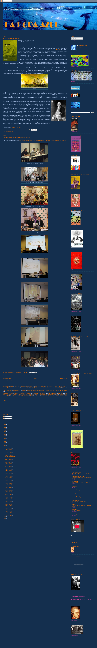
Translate (79, 40)
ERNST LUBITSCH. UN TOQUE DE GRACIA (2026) (81, 482)
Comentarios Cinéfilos (7, 387)
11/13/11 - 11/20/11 (8, 452)
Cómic (60, 387)
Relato (57, 394)
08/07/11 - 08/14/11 (8, 473)
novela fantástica (28, 393)
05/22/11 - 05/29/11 (8, 488)
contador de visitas (74, 537)
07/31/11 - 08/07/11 (8, 474)
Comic (57, 387)
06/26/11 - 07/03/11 (8, 481)
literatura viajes (35, 390)
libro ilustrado (24, 390)
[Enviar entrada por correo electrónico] (29, 129)
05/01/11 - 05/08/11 (8, 493)
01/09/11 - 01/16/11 (8, 514)
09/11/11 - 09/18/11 (8, 467)
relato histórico (62, 394)
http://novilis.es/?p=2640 (16, 127)
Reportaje (31, 395)
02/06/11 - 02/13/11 (8, 508)
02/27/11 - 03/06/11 (8, 505)
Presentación (11, 33)
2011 (5, 445)
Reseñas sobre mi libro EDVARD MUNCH (23, 33)
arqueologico (23, 386)
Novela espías (16, 393)
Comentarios (6, 418)
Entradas (5, 416)
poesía (33, 394)
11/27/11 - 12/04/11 (8, 449)
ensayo (19, 388)
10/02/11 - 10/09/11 (8, 463)
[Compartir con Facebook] (35, 130)
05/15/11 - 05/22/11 (8, 490)
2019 (5, 434)
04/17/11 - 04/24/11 (8, 495)
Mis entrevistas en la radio (50, 33)
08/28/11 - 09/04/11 (8, 470)
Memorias (47, 390)
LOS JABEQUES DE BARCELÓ (11, 38)
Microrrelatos (52, 390)
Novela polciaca (8, 394)
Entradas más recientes (7, 378)
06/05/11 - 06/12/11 (8, 486)
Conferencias (64, 387)
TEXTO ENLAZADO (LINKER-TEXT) (79, 501)
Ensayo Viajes (55, 388)
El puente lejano (75, 489)
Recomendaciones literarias (44, 394)
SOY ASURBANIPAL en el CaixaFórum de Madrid (80, 473)
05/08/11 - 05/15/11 (8, 491)
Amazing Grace (74, 486)
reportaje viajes (43, 395)
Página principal (4, 33)
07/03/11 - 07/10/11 (8, 480)
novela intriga (60, 393)
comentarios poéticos (51, 387)
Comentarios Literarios (33, 387)
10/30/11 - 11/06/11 (8, 455)
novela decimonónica (62, 391)
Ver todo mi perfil (81, 47)
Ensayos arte (60, 388)
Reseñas (51, 395)
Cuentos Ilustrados (11, 388)
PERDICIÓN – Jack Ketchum (77, 493)
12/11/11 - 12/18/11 (8, 448)
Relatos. (17, 395)
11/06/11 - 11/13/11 (8, 453)
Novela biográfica (35, 391)
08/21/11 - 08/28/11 (8, 472)
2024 (5, 427)
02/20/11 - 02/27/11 (8, 507)
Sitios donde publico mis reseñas (38, 33)
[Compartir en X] (33, 130)
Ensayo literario (49, 388)
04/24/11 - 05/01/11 (8, 494)
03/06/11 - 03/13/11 (8, 504)
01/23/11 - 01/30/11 (8, 511)
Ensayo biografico (30, 388)
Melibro (73, 504)
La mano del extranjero (76, 496)
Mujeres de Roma (75, 509)
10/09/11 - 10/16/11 (8, 462)
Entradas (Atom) (10, 380)
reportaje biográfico (37, 395)
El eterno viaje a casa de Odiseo (77, 497)
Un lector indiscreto (75, 513)
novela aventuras (27, 392)
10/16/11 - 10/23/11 (8, 460)
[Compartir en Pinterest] (36, 130)
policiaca (37, 394)
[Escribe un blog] (32, 130)
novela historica (35, 393)
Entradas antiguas (63, 378)
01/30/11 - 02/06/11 (8, 509)
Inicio (35, 378)
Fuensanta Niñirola (82, 45)
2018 (5, 435)
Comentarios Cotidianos (16, 387)
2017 (5, 437)
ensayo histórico (42, 388)
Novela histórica (43, 393)
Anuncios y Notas (17, 386)
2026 (5, 424)
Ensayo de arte (37, 388)
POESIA (30, 394)
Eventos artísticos (9, 390)
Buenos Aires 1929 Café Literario (78, 476)
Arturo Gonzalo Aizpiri (76, 472)
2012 (5, 444)
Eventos (4, 390)
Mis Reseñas (10, 131)
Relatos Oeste (13, 395)
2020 (5, 433)
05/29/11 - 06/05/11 (8, 487)
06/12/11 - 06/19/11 (8, 484)
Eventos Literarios (16, 390)
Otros (26, 394)
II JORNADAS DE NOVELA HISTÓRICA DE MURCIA (16, 137)
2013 (5, 442)
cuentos (7, 388)
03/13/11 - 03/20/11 (8, 502)
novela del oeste (5, 393)
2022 (5, 430)
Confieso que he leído (76, 485)
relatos (8, 395)
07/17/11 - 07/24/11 (8, 477)
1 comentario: (25, 129)
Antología (11, 386)
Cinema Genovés (75, 481)
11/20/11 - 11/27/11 (8, 451)
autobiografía (43, 386)
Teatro (55, 395)
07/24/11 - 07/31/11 (8, 476)
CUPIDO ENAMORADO (76, 510)
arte (26, 386)
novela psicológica (22, 394)
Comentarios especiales (25, 387)
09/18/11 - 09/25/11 (8, 466)
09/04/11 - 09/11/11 (8, 469)
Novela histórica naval (52, 393)
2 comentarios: (25, 372)
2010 (5, 516)
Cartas (47, 386)
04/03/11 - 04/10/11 (8, 498)
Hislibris (73, 492)
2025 (5, 426)
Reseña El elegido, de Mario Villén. (77, 514)
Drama (16, 388)
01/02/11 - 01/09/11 (8, 515)
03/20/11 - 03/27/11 (8, 501)
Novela (20, 392)
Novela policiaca (15, 394)
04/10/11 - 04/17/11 (8, 497)
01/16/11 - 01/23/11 (8, 512)
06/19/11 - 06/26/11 (8, 483)
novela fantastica (22, 393)
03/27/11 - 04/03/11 (8, 500)
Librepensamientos (75, 500)
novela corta (49, 392)
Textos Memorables (60, 395)
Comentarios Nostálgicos (43, 387)
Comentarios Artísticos (61, 386)
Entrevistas (64, 388)
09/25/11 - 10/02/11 (8, 465)
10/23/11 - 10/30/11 (8, 459)
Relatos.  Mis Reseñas (25, 395)
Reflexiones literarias (52, 394)
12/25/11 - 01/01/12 (8, 447)
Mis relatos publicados (61, 33)
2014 (5, 441)
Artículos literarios (31, 386)
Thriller (65, 395)
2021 (5, 431)
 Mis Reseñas (6, 386)
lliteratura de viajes (41, 390)
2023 (5, 428)
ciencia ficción (51, 386)
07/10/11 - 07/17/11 (8, 479)
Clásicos (56, 386)
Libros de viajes (29, 390)
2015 (5, 440)
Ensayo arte (24, 388)
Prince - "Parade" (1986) (76, 490)
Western (5, 396)
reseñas (48, 395)
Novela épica (11, 393)
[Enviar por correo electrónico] (31, 130)
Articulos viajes (37, 386)
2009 (5, 518)
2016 (5, 438)
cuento (3, 388)
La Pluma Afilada (74, 542)
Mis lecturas (57, 390)
